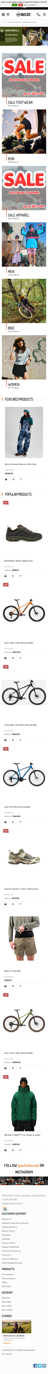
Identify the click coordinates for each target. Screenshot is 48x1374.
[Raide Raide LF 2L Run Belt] (24, 938)
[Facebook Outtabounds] (35, 1366)
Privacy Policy (8, 1243)
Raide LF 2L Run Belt (12, 971)
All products (8, 1274)
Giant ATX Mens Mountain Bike (17, 807)
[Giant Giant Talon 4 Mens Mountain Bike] (24, 649)
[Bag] (44, 14)
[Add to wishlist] (20, 479)
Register (6, 1298)
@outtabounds (28, 1165)
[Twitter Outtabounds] (40, 1366)
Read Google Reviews (12, 1263)
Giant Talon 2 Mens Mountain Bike (18, 1053)
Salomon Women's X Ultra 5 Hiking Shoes (21, 889)
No (21, 5)
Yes (14, 5)
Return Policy (8, 1231)
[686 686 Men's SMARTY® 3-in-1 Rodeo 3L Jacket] (24, 1141)
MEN (11, 271)
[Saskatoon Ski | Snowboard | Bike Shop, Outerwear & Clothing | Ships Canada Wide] (23, 14)
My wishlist (7, 1310)
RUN (11, 158)
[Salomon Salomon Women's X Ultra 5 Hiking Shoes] (24, 895)
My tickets (7, 1306)
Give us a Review (10, 1259)
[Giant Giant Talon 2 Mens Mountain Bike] (24, 1059)
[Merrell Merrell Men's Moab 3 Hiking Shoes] (24, 567)
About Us (6, 1219)
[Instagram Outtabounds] (44, 1366)
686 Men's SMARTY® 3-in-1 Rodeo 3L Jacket (22, 1135)
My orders (6, 1302)
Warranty (6, 1235)
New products (9, 1278)
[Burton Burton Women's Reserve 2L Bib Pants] (24, 432)
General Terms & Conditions (15, 1223)
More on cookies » (30, 5)
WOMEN (13, 384)
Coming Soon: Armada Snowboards (18, 1350)
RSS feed (6, 1286)
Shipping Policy (9, 1227)
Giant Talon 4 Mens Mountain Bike (18, 643)
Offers (4, 1282)
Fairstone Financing (11, 1251)
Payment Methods (10, 1247)
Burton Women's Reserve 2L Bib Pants (21, 464)
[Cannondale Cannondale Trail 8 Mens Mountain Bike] (24, 731)
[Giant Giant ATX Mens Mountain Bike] (24, 813)
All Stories (7, 1354)
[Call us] (38, 14)
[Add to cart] (6, 479)
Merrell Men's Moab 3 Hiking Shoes (18, 561)
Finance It (6, 1255)
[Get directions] (8, 14)
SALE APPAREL (18, 215)
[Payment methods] (5, 1209)
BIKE (11, 328)
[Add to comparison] (13, 479)
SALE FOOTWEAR (20, 102)
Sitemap (6, 1239)
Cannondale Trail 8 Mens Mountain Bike (20, 725)
